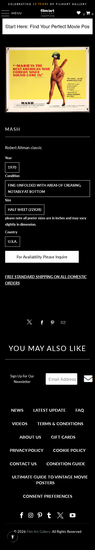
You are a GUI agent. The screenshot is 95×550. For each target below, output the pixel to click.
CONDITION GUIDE (65, 463)
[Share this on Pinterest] (54, 322)
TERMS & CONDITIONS (60, 423)
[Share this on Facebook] (43, 322)
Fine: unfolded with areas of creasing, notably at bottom (44, 188)
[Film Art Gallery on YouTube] (73, 515)
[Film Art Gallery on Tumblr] (49, 515)
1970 (12, 167)
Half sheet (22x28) (24, 209)
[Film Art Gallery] (47, 13)
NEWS (17, 409)
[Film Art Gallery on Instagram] (31, 515)
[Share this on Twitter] (31, 321)
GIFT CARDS (63, 436)
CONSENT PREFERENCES (47, 496)
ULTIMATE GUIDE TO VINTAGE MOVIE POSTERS (50, 479)
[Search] (47, 28)
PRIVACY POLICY (26, 450)
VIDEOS (19, 423)
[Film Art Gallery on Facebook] (22, 515)
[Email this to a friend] (64, 322)
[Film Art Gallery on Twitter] (61, 515)
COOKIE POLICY (69, 450)
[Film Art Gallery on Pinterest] (40, 515)
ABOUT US (30, 436)
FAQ (79, 409)
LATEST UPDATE (49, 409)
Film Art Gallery (38, 531)
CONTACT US (23, 463)
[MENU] (3, 13)
